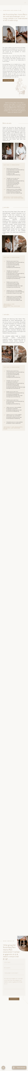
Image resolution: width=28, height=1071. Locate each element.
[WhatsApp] (3, 1068)
